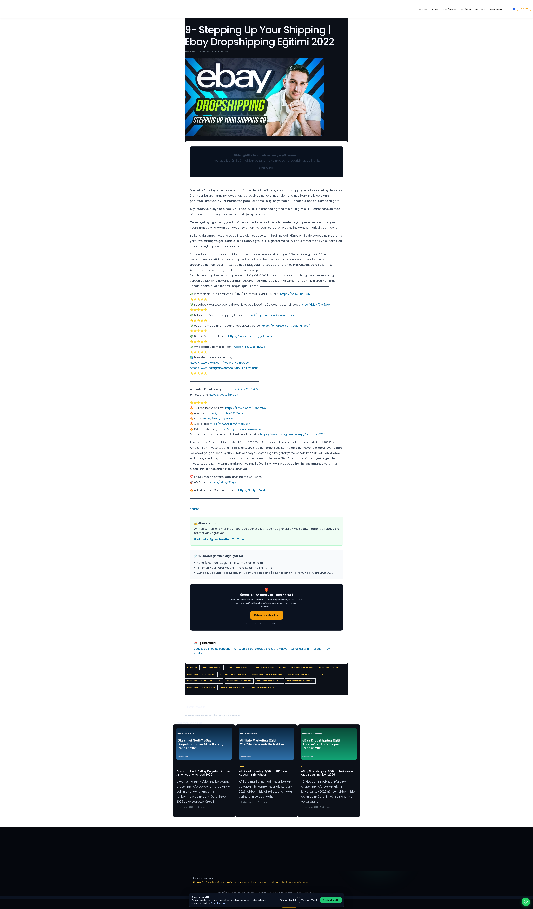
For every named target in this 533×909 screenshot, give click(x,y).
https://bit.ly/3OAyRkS (224, 482)
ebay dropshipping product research (204, 681)
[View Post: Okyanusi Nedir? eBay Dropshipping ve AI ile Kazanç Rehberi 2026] (204, 744)
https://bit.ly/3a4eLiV (223, 395)
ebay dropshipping (211, 668)
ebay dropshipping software (300, 681)
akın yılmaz (192, 668)
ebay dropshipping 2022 (302, 668)
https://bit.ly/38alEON (295, 294)
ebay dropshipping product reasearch (305, 674)
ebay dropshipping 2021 (236, 668)
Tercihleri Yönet (309, 900)
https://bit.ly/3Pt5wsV (315, 304)
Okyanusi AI (208, 882)
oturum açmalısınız (230, 715)
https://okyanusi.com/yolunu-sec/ (270, 315)
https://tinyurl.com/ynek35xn (229, 424)
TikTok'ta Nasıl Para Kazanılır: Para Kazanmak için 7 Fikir (235, 568)
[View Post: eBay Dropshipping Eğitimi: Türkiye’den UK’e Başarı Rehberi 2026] (329, 744)
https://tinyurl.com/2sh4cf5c (245, 408)
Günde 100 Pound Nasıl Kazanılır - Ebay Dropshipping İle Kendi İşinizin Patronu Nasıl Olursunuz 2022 (265, 573)
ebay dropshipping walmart (265, 687)
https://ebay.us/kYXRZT (218, 418)
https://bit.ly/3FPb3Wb (249, 347)
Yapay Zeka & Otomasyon (272, 649)
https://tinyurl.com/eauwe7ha (240, 429)
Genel (214, 51)
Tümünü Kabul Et (331, 900)
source (194, 509)
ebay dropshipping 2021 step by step (269, 668)
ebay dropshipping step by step (201, 687)
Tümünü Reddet (288, 900)
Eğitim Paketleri (220, 539)
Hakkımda (201, 539)
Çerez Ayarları (266, 168)
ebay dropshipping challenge (233, 674)
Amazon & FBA (243, 649)
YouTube (238, 539)
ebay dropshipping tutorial (234, 687)
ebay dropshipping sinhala (269, 681)
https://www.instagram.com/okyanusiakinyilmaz (224, 368)
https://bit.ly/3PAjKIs (252, 490)
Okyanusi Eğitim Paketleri (307, 649)
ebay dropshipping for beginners (267, 674)
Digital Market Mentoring (246, 882)
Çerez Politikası (218, 903)
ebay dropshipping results (239, 681)
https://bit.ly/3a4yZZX (243, 389)
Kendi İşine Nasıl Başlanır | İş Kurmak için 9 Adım (230, 563)
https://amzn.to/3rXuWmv (225, 413)
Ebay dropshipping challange (200, 674)
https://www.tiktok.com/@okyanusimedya (219, 363)
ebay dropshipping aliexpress (332, 668)
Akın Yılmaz (190, 51)
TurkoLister (288, 882)
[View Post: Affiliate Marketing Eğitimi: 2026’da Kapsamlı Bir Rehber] (266, 744)
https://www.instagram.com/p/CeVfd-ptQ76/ (292, 434)
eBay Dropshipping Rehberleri (213, 649)
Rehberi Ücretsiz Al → (266, 615)
